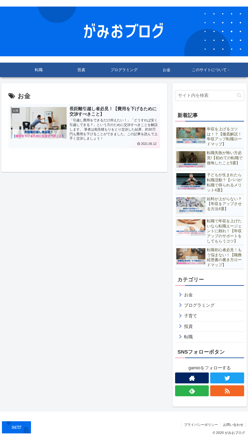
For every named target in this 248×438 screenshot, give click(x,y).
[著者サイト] (192, 377)
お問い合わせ (233, 425)
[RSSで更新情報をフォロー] (227, 390)
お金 (188, 294)
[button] (239, 95)
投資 (188, 326)
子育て (190, 316)
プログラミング (199, 305)
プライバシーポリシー (201, 425)
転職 (188, 336)
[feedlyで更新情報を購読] (192, 390)
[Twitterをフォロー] (227, 377)
